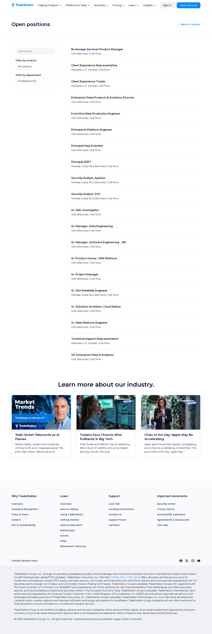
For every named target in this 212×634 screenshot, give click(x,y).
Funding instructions (121, 509)
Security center (166, 503)
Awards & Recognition (25, 509)
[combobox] (35, 66)
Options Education (71, 525)
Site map (162, 525)
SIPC (123, 577)
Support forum (117, 519)
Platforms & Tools (76, 5)
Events (64, 535)
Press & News (20, 514)
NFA (136, 577)
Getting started (69, 519)
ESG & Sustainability (24, 525)
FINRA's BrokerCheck (25, 560)
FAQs (63, 540)
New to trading (69, 509)
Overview (17, 503)
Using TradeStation (71, 514)
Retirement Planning (73, 546)
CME (129, 577)
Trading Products (48, 5)
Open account (188, 5)
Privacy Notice (166, 509)
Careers (16, 519)
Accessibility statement (171, 514)
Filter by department (28, 75)
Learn (132, 5)
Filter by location (26, 60)
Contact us (115, 514)
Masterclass (67, 530)
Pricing (117, 5)
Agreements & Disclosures (173, 519)
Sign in (167, 5)
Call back (114, 525)
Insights (148, 5)
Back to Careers (190, 24)
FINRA (115, 577)
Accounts (99, 5)
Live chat (114, 503)
